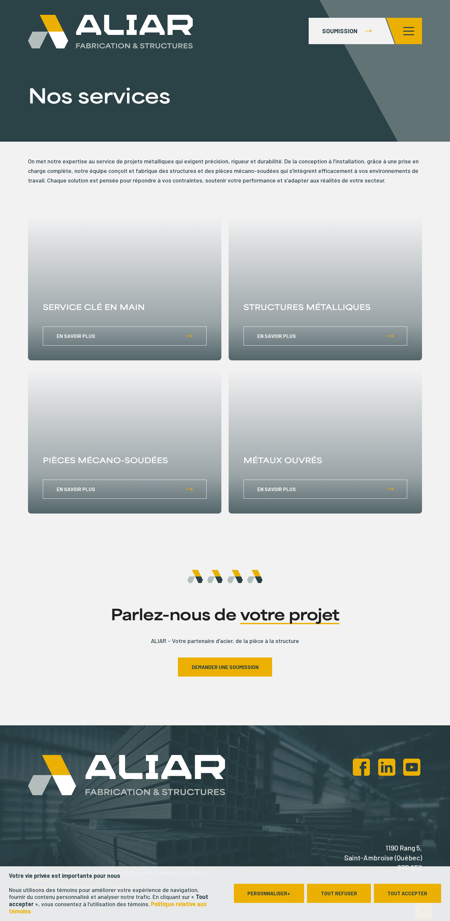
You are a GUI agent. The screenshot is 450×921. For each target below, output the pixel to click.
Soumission (339, 31)
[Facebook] (361, 767)
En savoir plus (76, 336)
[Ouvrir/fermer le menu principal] (409, 31)
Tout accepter (407, 894)
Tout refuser (339, 894)
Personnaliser (268, 894)
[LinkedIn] (386, 767)
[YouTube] (412, 767)
